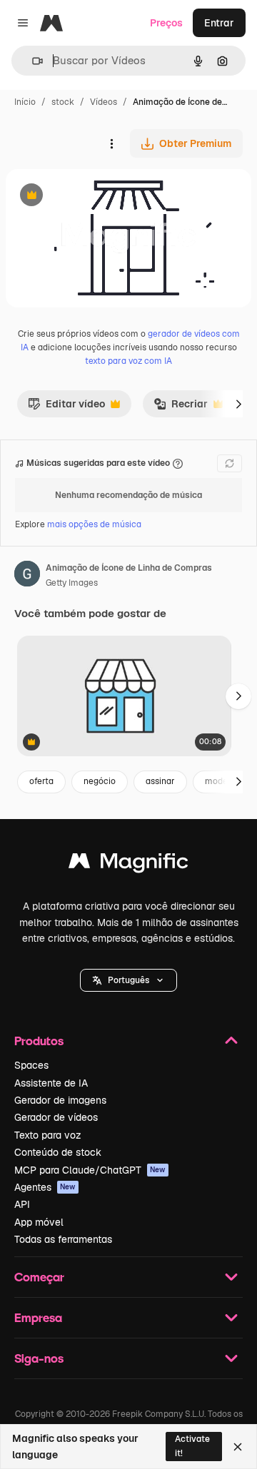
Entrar (219, 22)
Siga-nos (39, 1358)
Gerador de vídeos (56, 1117)
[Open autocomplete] (31, 61)
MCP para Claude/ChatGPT (90, 1170)
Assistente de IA (51, 1083)
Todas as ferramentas (63, 1239)
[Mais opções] (111, 143)
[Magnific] (128, 864)
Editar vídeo (66, 407)
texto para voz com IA (128, 361)
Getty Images (72, 583)
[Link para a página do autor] (27, 576)
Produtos (39, 1040)
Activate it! (192, 1445)
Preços (166, 22)
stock (62, 102)
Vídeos (103, 102)
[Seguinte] (238, 403)
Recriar (180, 407)
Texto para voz (47, 1135)
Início (25, 102)
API (22, 1204)
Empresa (38, 1317)
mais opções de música (94, 524)
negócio (100, 781)
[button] (128, 980)
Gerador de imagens (60, 1100)
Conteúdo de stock (57, 1152)
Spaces (31, 1065)
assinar (160, 781)
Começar (39, 1276)
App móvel (39, 1222)
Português (128, 980)
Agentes (45, 1187)
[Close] (238, 1446)
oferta (41, 781)
